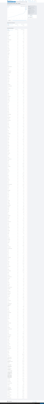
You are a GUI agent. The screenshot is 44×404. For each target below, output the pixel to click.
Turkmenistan (9, 327)
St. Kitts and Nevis (9, 300)
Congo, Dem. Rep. (9, 96)
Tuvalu (8, 330)
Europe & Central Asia (9, 364)
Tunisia (8, 324)
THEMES (25, 0)
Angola (8, 38)
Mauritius (8, 218)
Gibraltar (8, 142)
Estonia (8, 123)
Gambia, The (9, 136)
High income (9, 390)
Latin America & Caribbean (10, 370)
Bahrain (8, 51)
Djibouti (8, 111)
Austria (8, 47)
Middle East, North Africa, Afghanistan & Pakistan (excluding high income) (10, 377)
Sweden (8, 309)
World (8, 354)
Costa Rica (8, 99)
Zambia (8, 351)
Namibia (8, 233)
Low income (9, 393)
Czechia (8, 108)
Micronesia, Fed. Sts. (9, 221)
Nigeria (8, 245)
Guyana (8, 154)
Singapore (8, 285)
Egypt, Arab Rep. (9, 117)
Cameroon (8, 81)
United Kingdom (9, 336)
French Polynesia (9, 133)
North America (9, 378)
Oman (8, 251)
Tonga (8, 321)
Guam (8, 148)
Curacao (8, 105)
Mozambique (9, 230)
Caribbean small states (9, 357)
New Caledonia (9, 239)
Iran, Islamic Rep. (9, 166)
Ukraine (8, 333)
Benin (8, 60)
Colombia (8, 93)
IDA (14, 401)
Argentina (8, 41)
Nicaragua (8, 242)
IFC (15, 401)
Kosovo (8, 187)
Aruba (8, 44)
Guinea (8, 151)
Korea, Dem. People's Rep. (10, 184)
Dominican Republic (9, 114)
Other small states (9, 381)
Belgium (8, 57)
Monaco (8, 224)
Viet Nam (8, 25)
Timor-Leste (9, 318)
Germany (8, 139)
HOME (20, 0)
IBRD (13, 401)
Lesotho (8, 196)
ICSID (17, 401)
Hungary (8, 160)
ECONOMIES (23, 0)
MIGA (16, 401)
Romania (8, 269)
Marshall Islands (9, 215)
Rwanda (8, 272)
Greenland (8, 145)
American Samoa (9, 35)
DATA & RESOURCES (29, 0)
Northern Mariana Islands (10, 248)
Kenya (8, 181)
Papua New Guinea (9, 257)
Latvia (8, 193)
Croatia (8, 102)
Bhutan (8, 63)
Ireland (8, 169)
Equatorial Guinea (9, 120)
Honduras (8, 157)
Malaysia (8, 209)
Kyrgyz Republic (9, 190)
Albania (8, 32)
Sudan (8, 306)
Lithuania (8, 202)
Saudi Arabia (9, 278)
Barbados (8, 54)
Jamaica (8, 175)
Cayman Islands (9, 84)
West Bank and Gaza (9, 348)
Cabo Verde (9, 78)
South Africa (9, 294)
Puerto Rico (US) (9, 266)
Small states (9, 384)
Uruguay (8, 339)
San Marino (8, 275)
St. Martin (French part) (10, 303)
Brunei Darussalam (9, 72)
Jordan (8, 178)
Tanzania (8, 315)
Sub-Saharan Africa (9, 387)
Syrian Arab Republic (9, 312)
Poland (8, 263)
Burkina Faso (9, 75)
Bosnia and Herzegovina (10, 66)
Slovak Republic (9, 288)
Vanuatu (8, 342)
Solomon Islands (9, 291)
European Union (9, 367)
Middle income (9, 396)
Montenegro (9, 227)
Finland (8, 130)
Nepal (8, 236)
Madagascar (9, 206)
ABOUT (32, 0)
